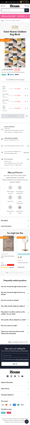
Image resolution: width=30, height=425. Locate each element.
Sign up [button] (15, 364)
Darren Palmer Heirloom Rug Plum (7, 256)
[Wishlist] (4, 6)
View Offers (24, 2)
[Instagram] (11, 376)
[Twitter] (19, 376)
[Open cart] (28, 6)
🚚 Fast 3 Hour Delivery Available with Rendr (13, 2)
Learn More (26, 152)
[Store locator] (25, 6)
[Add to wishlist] (14, 237)
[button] (26, 116)
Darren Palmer (4, 254)
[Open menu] (1, 6)
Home (2, 20)
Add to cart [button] (13, 116)
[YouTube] (22, 376)
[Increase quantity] (27, 89)
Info (28, 146)
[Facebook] (7, 376)
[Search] (27, 10)
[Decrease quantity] (23, 88)
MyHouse (20, 260)
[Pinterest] (15, 376)
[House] (15, 6)
